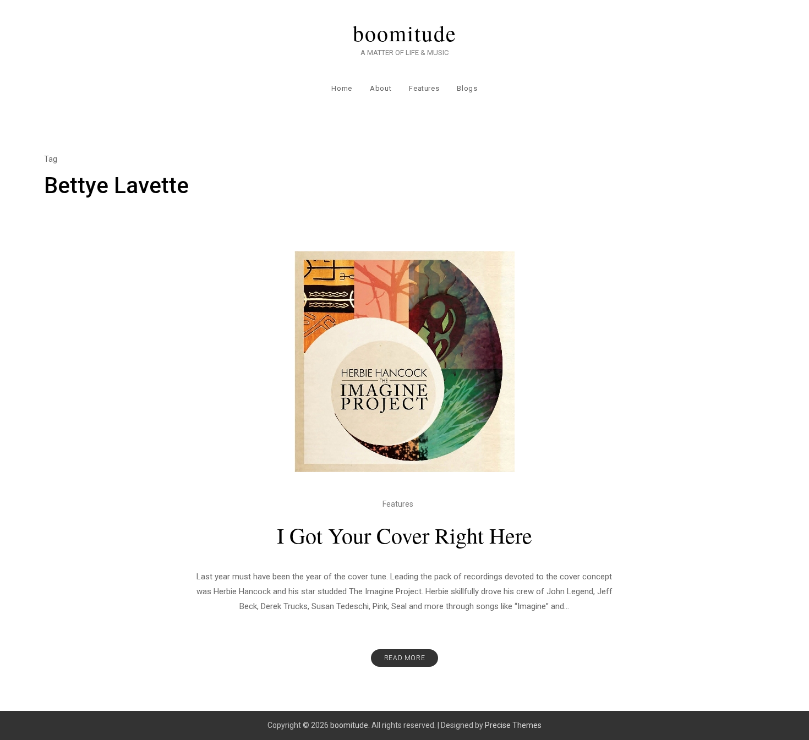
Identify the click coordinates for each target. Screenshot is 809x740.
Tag (50, 159)
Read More (404, 658)
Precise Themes (513, 725)
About (380, 88)
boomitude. (350, 725)
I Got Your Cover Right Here (404, 535)
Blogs (467, 88)
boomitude (405, 33)
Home (341, 88)
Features (424, 88)
